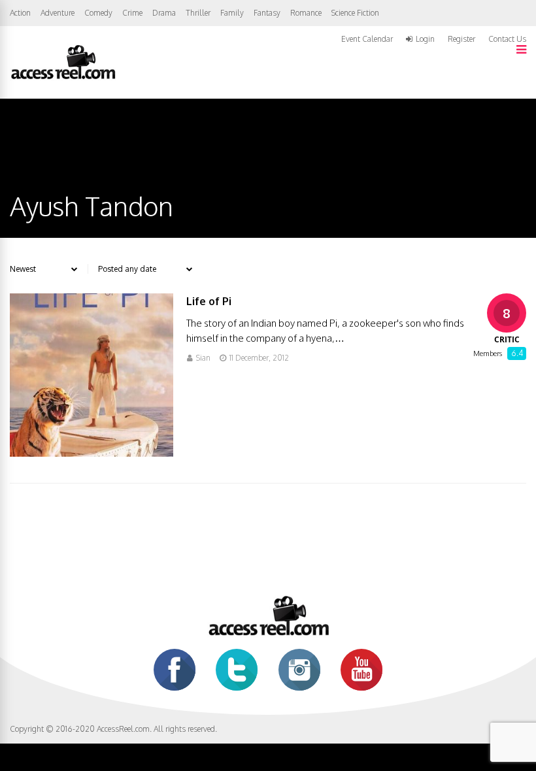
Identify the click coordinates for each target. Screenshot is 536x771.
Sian (203, 358)
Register (461, 39)
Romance (306, 13)
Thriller (198, 13)
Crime (132, 13)
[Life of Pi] (91, 453)
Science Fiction (355, 13)
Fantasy (267, 13)
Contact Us (507, 39)
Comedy (98, 13)
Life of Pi (208, 301)
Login (425, 39)
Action (20, 13)
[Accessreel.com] (63, 78)
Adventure (58, 13)
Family (232, 13)
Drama (164, 13)
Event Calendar (367, 39)
